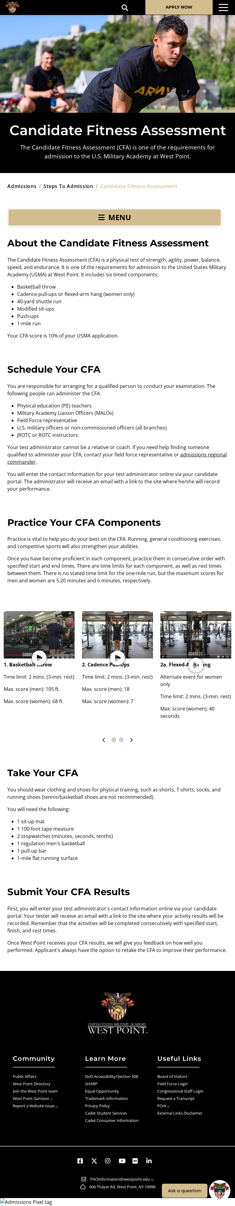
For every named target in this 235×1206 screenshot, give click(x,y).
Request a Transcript (176, 1098)
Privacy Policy (97, 1105)
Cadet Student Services (106, 1113)
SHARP (91, 1083)
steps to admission (68, 186)
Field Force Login (172, 1083)
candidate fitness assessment (138, 186)
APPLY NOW (179, 7)
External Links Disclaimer (179, 1113)
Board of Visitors (172, 1076)
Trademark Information (106, 1098)
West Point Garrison (31, 1098)
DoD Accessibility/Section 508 (111, 1076)
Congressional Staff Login (180, 1091)
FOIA (161, 1105)
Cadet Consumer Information (112, 1120)
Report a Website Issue (33, 1105)
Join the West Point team (35, 1091)
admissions (22, 186)
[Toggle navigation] (223, 7)
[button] (39, 658)
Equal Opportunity (102, 1091)
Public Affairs (24, 1076)
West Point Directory (31, 1083)
